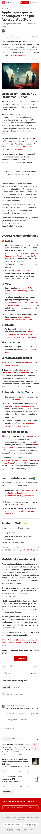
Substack (10, 830)
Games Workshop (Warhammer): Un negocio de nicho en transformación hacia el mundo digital (19, 642)
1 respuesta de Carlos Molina (17, 720)
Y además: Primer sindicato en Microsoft (15, 767)
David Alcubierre (11, 706)
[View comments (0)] (12, 754)
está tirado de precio (29, 550)
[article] (20, 749)
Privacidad (21, 818)
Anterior (8, 673)
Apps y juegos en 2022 (29, 490)
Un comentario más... (9, 729)
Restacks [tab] (16, 687)
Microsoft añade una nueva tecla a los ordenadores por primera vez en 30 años (16, 748)
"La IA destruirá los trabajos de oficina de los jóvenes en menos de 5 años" (15, 761)
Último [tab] (14, 739)
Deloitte (16, 505)
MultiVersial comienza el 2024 (12, 782)
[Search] (37, 739)
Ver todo (6, 792)
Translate (6, 8)
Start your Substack (13, 825)
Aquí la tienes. (21, 55)
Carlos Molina (11, 30)
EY (22, 505)
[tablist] (11, 687)
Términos (29, 818)
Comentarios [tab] (7, 687)
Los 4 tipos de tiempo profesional (16, 745)
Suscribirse (24, 3)
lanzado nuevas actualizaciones (20, 271)
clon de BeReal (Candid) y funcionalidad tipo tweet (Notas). (19, 291)
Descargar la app (30, 825)
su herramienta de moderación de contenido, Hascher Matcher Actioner (22, 302)
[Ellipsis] (38, 705)
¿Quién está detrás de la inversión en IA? (12, 778)
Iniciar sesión (34, 3)
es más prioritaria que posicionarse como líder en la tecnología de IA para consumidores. (21, 334)
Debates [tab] (21, 739)
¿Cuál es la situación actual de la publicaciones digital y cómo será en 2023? (19, 496)
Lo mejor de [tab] (6, 739)
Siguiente (33, 673)
